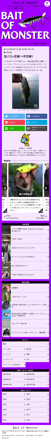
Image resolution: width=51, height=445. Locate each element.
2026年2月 (7, 379)
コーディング (8, 359)
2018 (5, 415)
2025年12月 (7, 384)
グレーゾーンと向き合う (12, 365)
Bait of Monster (25, 2)
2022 (5, 404)
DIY (27, 359)
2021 (28, 404)
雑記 (4, 344)
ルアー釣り (7, 349)
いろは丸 (29, 148)
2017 (28, 415)
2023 (28, 399)
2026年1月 (30, 379)
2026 (5, 394)
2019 (28, 409)
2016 (5, 420)
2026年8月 (7, 374)
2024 (5, 399)
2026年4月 (30, 374)
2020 (5, 409)
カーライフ (7, 354)
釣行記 (9, 52)
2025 (28, 394)
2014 (28, 420)
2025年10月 (30, 384)
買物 (28, 354)
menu (47, 5)
